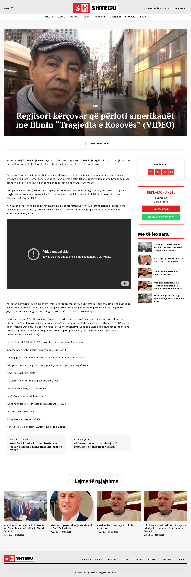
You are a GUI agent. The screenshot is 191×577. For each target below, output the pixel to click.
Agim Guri (8, 535)
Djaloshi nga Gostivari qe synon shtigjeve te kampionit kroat (169, 298)
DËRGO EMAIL (161, 209)
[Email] (171, 172)
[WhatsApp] (158, 172)
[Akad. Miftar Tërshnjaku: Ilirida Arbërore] (145, 273)
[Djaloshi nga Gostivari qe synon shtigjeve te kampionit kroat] (145, 298)
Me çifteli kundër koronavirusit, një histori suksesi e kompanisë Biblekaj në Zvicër (36, 447)
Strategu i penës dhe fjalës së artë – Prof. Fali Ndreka (169, 260)
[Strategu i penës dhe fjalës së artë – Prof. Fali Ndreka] (145, 260)
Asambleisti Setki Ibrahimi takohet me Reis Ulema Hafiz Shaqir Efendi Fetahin (169, 247)
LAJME (95, 106)
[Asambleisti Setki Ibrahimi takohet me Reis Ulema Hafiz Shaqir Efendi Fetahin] (145, 247)
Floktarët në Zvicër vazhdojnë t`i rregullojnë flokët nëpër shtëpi (96, 445)
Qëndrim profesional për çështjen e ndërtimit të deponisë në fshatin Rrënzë (168, 285)
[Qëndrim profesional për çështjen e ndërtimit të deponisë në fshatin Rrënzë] (145, 286)
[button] (9, 8)
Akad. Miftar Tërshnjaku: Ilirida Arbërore (167, 273)
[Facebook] (151, 172)
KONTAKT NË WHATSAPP (161, 217)
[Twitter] (165, 172)
